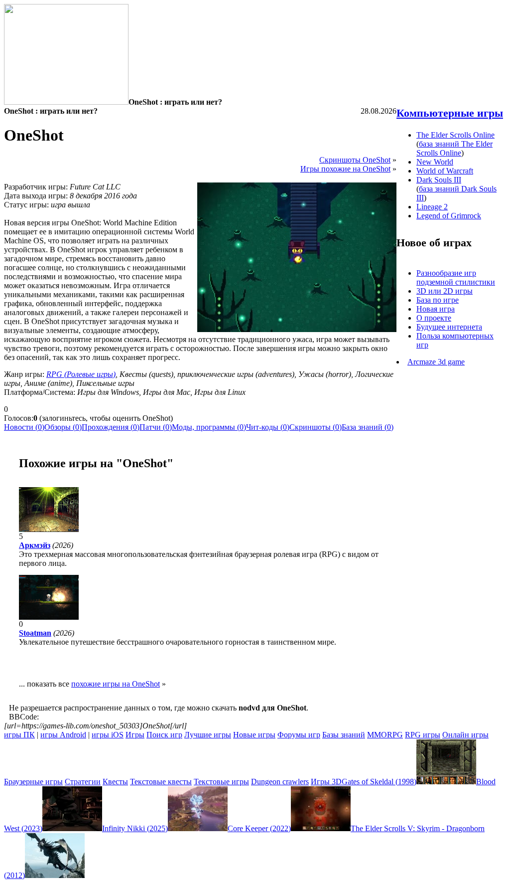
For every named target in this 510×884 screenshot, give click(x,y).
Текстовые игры (221, 781)
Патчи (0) (155, 427)
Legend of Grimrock (448, 215)
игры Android (63, 734)
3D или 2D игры (444, 291)
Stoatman (35, 633)
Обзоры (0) (63, 427)
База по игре (437, 300)
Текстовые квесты (161, 781)
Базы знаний (343, 734)
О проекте (433, 318)
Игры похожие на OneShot (345, 169)
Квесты (115, 781)
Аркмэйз (34, 545)
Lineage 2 (432, 206)
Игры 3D (326, 781)
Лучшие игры (207, 734)
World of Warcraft (444, 171)
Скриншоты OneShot (354, 160)
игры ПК (19, 734)
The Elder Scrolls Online (455, 135)
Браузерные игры (33, 781)
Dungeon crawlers (280, 781)
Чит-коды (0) (267, 427)
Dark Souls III (438, 180)
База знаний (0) (367, 427)
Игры (135, 734)
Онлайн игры (465, 734)
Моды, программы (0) (209, 427)
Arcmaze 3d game (436, 361)
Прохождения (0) (110, 427)
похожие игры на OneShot (115, 684)
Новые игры (254, 734)
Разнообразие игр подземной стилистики (455, 277)
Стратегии (83, 781)
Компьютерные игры (449, 113)
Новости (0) (24, 427)
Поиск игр (164, 734)
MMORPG (385, 734)
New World (434, 162)
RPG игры (422, 734)
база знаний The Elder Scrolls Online (454, 148)
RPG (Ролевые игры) (81, 374)
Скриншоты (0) (315, 427)
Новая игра (435, 309)
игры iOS (108, 734)
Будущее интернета (449, 327)
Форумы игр (298, 734)
